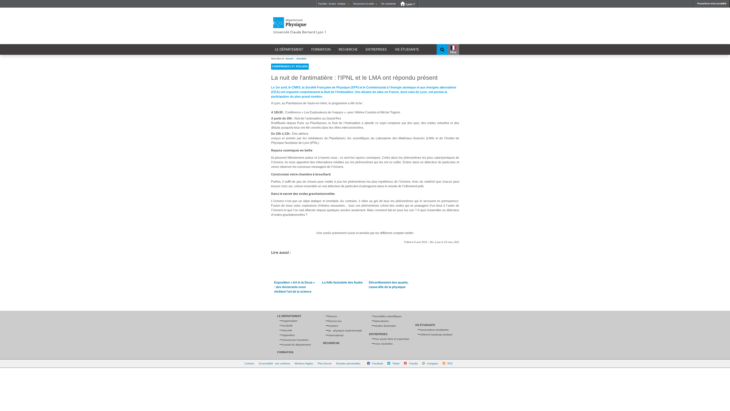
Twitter (396, 363)
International (335, 335)
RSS (450, 363)
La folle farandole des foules (342, 282)
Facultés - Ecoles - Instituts (332, 3)
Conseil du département (296, 344)
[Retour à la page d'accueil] (313, 26)
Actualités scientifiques (388, 316)
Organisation (289, 320)
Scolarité (287, 325)
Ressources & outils (363, 3)
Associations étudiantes (435, 329)
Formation (321, 49)
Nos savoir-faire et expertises (392, 338)
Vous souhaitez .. (385, 343)
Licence (332, 316)
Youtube (413, 363)
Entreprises (376, 49)
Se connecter (388, 3)
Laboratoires (382, 321)
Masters (333, 325)
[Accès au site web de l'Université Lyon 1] (407, 4)
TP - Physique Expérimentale (345, 330)
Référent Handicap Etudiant (436, 334)
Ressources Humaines (295, 339)
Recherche (348, 49)
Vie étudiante (407, 49)
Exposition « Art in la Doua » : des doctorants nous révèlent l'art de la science (294, 287)
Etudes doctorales (385, 325)
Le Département (289, 49)
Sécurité (287, 330)
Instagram (432, 363)
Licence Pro (335, 321)
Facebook (377, 363)
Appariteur (288, 335)
